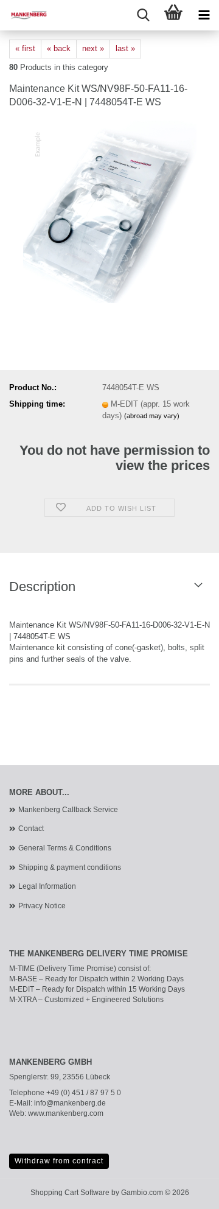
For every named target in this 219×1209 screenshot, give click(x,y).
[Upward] (185, 1191)
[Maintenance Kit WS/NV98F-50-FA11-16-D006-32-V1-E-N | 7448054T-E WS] (109, 211)
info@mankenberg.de (70, 1103)
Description (42, 586)
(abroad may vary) (151, 415)
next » (93, 48)
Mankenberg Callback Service (68, 809)
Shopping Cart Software (69, 1192)
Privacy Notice (42, 906)
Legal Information (47, 886)
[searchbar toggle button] (143, 15)
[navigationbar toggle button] (204, 15)
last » (125, 48)
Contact (31, 828)
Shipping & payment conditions (69, 867)
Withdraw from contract (59, 1161)
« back (59, 48)
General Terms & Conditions (64, 848)
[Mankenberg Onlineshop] (24, 15)
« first (25, 48)
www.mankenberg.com (65, 1113)
